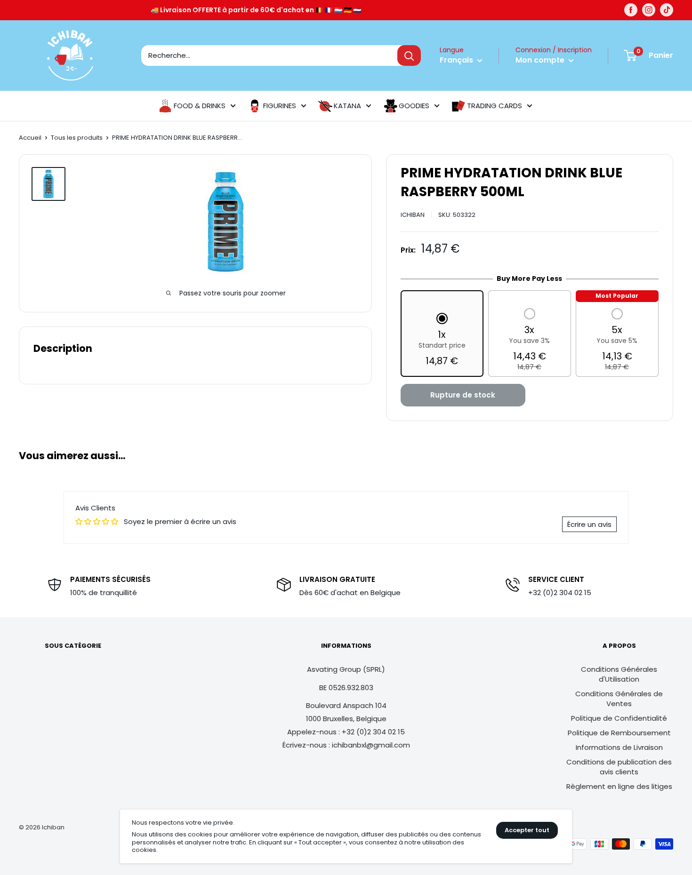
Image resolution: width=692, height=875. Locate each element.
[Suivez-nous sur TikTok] (666, 9)
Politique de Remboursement (619, 733)
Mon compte (540, 60)
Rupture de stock (462, 395)
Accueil (30, 137)
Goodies (414, 106)
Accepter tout (527, 830)
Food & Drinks (199, 106)
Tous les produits (77, 137)
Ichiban (413, 214)
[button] (442, 340)
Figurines (279, 106)
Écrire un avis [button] (589, 524)
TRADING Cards (494, 106)
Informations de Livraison (619, 747)
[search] (269, 55)
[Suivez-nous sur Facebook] (630, 9)
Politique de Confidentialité (619, 718)
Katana (347, 106)
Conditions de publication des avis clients (619, 767)
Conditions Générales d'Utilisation (619, 674)
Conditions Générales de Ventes (619, 698)
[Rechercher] (409, 55)
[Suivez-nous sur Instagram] (648, 9)
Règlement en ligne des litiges (619, 786)
